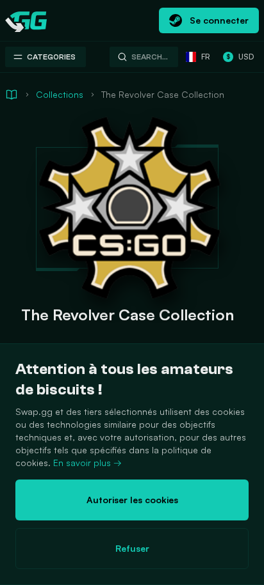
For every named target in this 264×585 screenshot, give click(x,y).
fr (205, 56)
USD (240, 56)
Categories (51, 56)
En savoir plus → (87, 462)
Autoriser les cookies (132, 499)
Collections (59, 94)
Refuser (132, 548)
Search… (149, 56)
